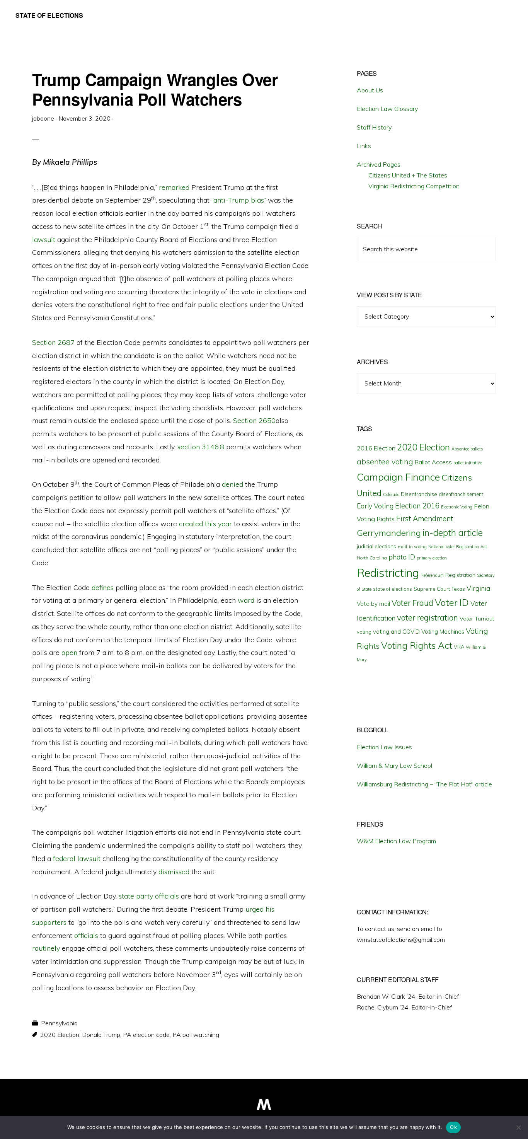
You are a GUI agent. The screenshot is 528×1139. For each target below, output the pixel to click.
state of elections (392, 589)
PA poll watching (195, 1034)
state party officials (149, 896)
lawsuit (43, 239)
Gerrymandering (389, 532)
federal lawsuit (76, 858)
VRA (459, 647)
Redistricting (388, 573)
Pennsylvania (59, 1023)
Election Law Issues (384, 747)
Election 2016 (417, 505)
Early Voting (375, 506)
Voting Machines (442, 631)
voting (364, 632)
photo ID (401, 557)
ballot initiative (467, 462)
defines (103, 587)
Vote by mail (373, 603)
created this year (205, 523)
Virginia (478, 588)
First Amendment (424, 518)
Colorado (391, 494)
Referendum (432, 575)
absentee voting (385, 461)
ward (246, 600)
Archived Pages (378, 164)
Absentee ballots (467, 449)
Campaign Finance (398, 477)
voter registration (427, 617)
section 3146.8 (200, 446)
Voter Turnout (477, 618)
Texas (458, 589)
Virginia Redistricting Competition (414, 186)
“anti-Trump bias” (238, 200)
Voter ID (452, 602)
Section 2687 (53, 342)
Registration (460, 574)
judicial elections (376, 546)
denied (232, 484)
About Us (370, 90)
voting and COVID (396, 631)
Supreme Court (432, 589)
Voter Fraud (412, 603)
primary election (432, 558)
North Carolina (372, 558)
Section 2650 (254, 420)
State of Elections (49, 15)
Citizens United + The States (407, 175)
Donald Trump (101, 1034)
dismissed (173, 871)
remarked (174, 187)
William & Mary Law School (394, 765)
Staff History (374, 127)
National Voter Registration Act (457, 546)
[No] (518, 1127)
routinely (46, 948)
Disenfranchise (419, 494)
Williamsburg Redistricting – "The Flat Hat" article (424, 784)
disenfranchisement (461, 494)
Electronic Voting (456, 507)
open (69, 652)
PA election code (146, 1034)
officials (86, 935)
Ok (453, 1127)
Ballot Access (433, 462)
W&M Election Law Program (396, 841)
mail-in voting (412, 546)
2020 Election (59, 1034)
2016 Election (376, 448)
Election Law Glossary (387, 109)
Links (364, 146)
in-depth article (452, 532)
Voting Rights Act (416, 645)
